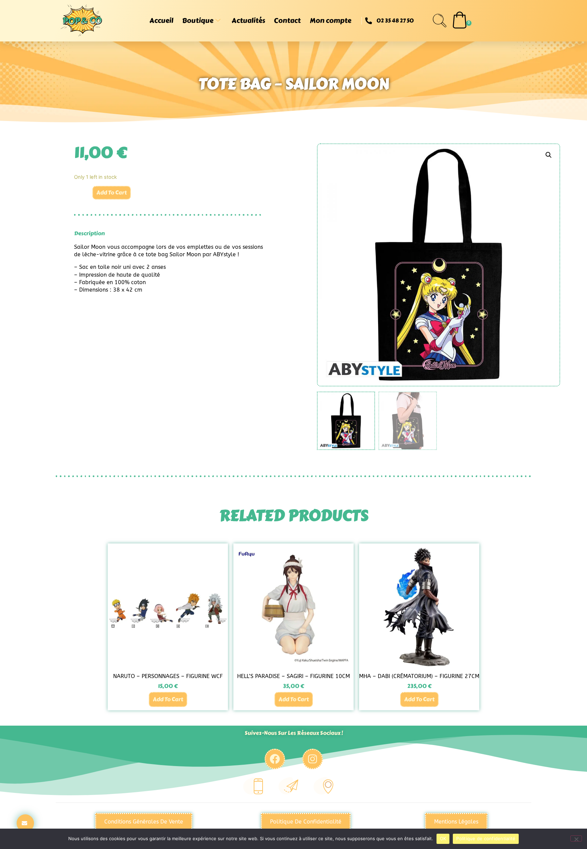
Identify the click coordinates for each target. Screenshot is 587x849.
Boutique (197, 20)
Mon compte (330, 20)
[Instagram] (312, 759)
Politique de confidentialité (485, 838)
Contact (287, 20)
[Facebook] (275, 759)
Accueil (161, 20)
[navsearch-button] (439, 21)
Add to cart (111, 192)
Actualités (248, 20)
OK (443, 838)
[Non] (576, 838)
